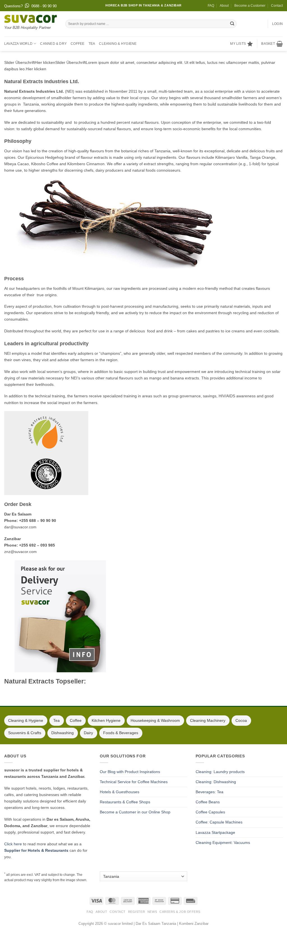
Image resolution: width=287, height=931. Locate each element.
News (152, 911)
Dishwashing (62, 733)
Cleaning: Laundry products (220, 771)
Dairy (88, 733)
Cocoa (241, 720)
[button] (272, 43)
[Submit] (232, 24)
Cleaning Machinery (207, 720)
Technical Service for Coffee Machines (134, 782)
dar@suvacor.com (20, 527)
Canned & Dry (53, 43)
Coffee (77, 43)
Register (136, 911)
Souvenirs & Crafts (24, 733)
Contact (277, 5)
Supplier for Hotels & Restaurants (36, 850)
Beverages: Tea (209, 792)
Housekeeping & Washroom (155, 720)
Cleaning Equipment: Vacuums (223, 842)
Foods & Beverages (120, 733)
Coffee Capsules (210, 812)
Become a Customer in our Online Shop (135, 812)
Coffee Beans (208, 802)
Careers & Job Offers (179, 911)
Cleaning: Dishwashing (216, 782)
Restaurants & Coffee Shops (125, 802)
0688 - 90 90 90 (44, 6)
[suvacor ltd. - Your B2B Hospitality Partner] (30, 19)
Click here (13, 844)
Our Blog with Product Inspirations (130, 771)
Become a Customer (249, 5)
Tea (92, 43)
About (224, 5)
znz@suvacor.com (20, 551)
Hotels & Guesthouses (119, 792)
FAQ (211, 5)
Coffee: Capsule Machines (219, 822)
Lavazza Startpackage (215, 832)
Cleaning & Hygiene (117, 43)
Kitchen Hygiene (106, 720)
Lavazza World (18, 43)
